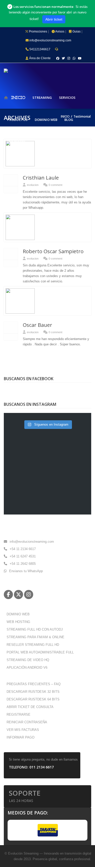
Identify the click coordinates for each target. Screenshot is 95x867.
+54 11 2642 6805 (23, 564)
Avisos (59, 31)
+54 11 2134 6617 (23, 549)
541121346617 (39, 49)
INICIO (18, 97)
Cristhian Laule (41, 177)
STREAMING (42, 97)
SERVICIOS (67, 97)
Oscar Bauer (37, 325)
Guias (76, 31)
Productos (17, 119)
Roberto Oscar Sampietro (53, 251)
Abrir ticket (53, 19)
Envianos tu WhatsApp (26, 571)
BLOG (68, 119)
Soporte (25, 795)
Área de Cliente (39, 58)
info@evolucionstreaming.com (50, 40)
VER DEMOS (16, 141)
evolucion (33, 184)
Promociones (37, 31)
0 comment (55, 184)
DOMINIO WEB (46, 119)
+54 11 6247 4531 (23, 556)
